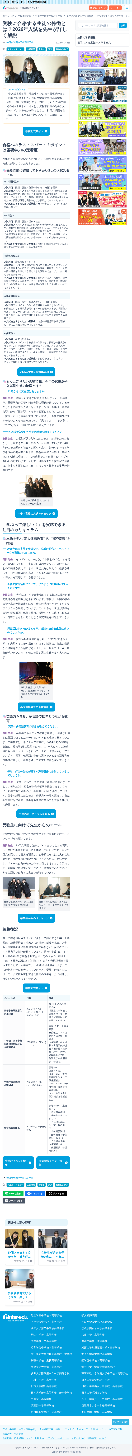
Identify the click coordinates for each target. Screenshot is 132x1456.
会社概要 (7, 1438)
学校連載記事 (46, 1429)
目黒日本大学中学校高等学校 (98, 1405)
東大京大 (7, 1433)
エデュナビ (68, 1429)
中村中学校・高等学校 (44, 1379)
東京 (50, 49)
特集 (58, 1429)
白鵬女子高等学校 (41, 1399)
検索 (123, 25)
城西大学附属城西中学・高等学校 (100, 1347)
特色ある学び (62, 49)
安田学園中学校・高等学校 (96, 1412)
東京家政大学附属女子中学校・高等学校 (104, 1373)
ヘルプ (102, 1438)
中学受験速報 (115, 1429)
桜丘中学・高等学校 (93, 1334)
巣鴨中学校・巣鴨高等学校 (46, 1360)
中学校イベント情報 (15, 1162)
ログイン (116, 7)
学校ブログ (82, 1429)
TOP (5, 1429)
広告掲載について (23, 1438)
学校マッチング (99, 7)
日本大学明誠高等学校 (94, 1392)
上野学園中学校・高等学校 (46, 1322)
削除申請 (92, 1438)
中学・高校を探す (28, 1429)
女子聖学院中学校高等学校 (96, 1354)
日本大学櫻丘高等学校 (44, 1386)
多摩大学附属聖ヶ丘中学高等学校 (50, 1373)
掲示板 (12, 1429)
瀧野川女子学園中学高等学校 (98, 1367)
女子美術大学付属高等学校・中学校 (51, 1354)
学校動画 (18, 1433)
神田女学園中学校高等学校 (19, 42)
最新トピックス (98, 1429)
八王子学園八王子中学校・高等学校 (102, 1399)
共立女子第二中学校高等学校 (47, 1328)
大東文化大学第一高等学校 (46, 1367)
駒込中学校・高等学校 (44, 1334)
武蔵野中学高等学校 (42, 1405)
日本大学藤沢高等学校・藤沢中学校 (51, 1392)
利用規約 (39, 1438)
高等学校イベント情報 (50, 1162)
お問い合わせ (78, 1438)
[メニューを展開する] (126, 7)
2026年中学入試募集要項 (34, 372)
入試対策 (31, 49)
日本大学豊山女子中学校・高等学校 (102, 1386)
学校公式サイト (34, 131)
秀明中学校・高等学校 (94, 1341)
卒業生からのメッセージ (34, 918)
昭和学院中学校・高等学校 (46, 1347)
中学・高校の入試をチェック (34, 513)
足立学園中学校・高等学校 (46, 1315)
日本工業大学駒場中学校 (95, 1379)
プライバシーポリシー (57, 1438)
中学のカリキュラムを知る (34, 814)
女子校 (41, 49)
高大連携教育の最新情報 (34, 707)
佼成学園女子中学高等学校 (96, 1328)
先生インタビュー (15, 49)
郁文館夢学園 (89, 1315)
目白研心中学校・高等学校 (46, 1412)
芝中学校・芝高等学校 (44, 1341)
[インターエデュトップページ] (15, 1317)
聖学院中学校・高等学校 (95, 1360)
